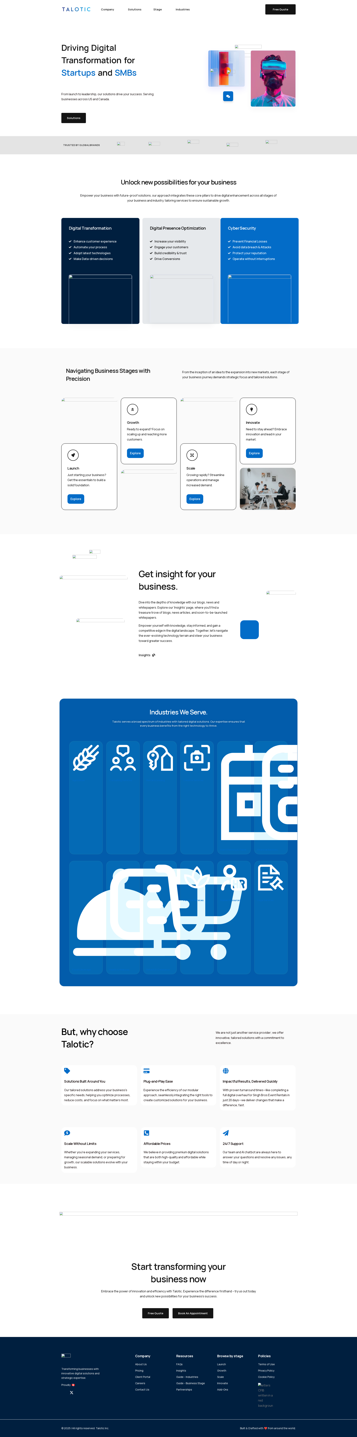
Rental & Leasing (155, 780)
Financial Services (267, 849)
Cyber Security (242, 228)
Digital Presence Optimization (178, 228)
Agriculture (78, 780)
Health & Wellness (119, 969)
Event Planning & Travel (233, 849)
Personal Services (193, 900)
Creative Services (193, 780)
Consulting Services (120, 780)
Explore (75, 499)
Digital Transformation (90, 228)
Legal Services (265, 900)
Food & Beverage (81, 969)
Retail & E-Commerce (158, 969)
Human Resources (230, 900)
